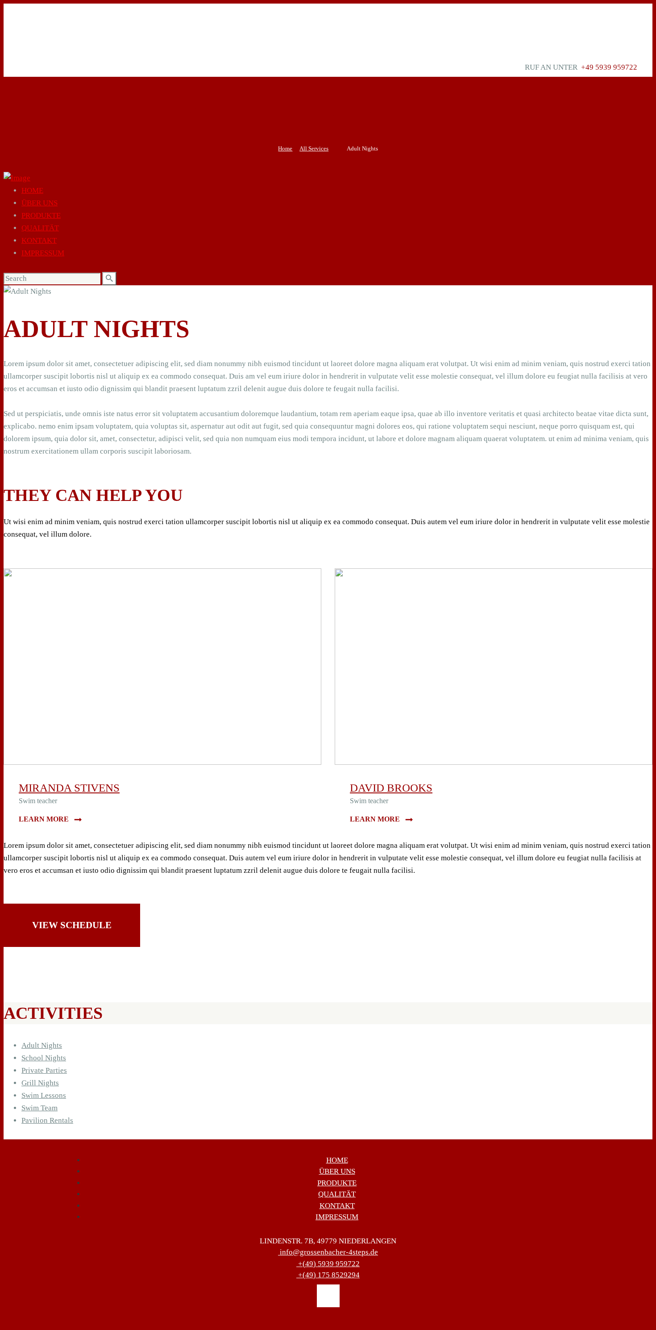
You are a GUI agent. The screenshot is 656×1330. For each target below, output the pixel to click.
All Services (313, 148)
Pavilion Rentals (47, 1120)
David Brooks (391, 788)
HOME (337, 1160)
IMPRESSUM (337, 1217)
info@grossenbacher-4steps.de (329, 1252)
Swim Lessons (43, 1095)
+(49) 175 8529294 (329, 1275)
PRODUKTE (337, 1183)
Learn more (44, 819)
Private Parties (44, 1070)
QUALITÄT (337, 1194)
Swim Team (39, 1108)
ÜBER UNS (337, 1171)
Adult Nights (41, 1045)
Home (285, 148)
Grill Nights (40, 1083)
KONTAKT (337, 1205)
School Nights (43, 1058)
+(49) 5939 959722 (329, 1263)
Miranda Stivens (69, 788)
